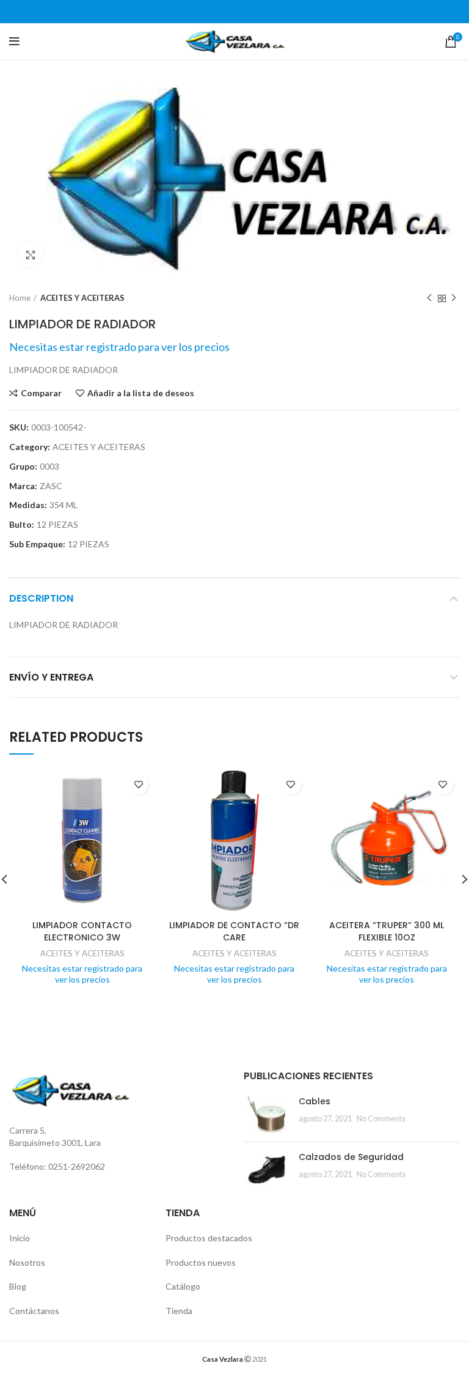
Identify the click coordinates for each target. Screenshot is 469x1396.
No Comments (381, 1118)
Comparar (41, 393)
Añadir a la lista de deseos (140, 393)
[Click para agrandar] (30, 255)
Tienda (178, 1311)
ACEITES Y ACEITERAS (82, 298)
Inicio (19, 1238)
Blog (17, 1286)
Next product (454, 298)
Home (20, 298)
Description (41, 598)
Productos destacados (208, 1238)
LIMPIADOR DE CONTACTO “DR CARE (234, 931)
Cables (314, 1101)
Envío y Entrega (51, 677)
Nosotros (27, 1262)
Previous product (429, 298)
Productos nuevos (200, 1262)
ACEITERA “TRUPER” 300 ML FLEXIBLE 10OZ (386, 931)
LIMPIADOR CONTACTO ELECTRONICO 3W (82, 931)
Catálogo (182, 1286)
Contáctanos (34, 1311)
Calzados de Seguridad (351, 1157)
